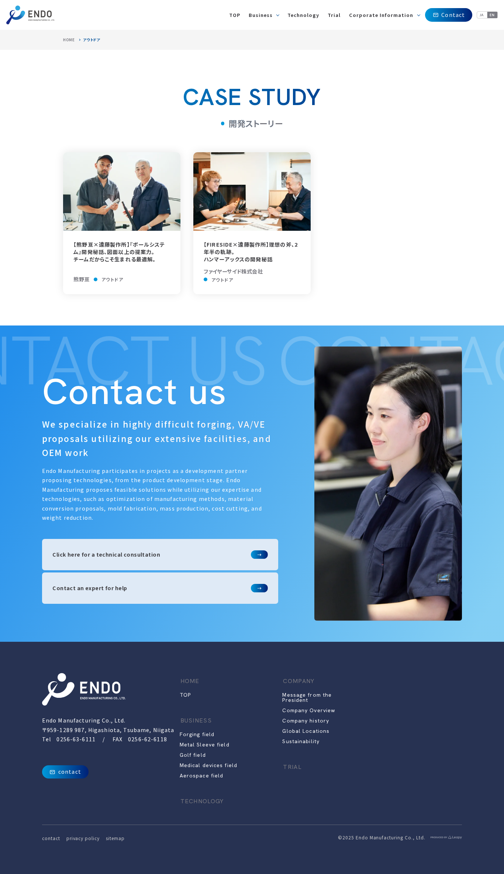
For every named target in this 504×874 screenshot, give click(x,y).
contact (69, 771)
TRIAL (292, 767)
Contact (453, 14)
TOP (185, 695)
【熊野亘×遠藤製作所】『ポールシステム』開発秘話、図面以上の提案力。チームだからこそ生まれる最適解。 (119, 252)
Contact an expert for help (89, 588)
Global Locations (305, 731)
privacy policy (83, 838)
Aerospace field (202, 775)
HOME (69, 39)
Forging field (197, 734)
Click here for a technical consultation (106, 554)
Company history (305, 720)
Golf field (193, 755)
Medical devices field (209, 765)
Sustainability (301, 741)
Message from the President (307, 697)
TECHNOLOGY (202, 801)
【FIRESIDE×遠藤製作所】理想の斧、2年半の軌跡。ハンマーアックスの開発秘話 (251, 252)
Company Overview (308, 710)
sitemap (115, 838)
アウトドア (112, 279)
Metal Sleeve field (204, 744)
